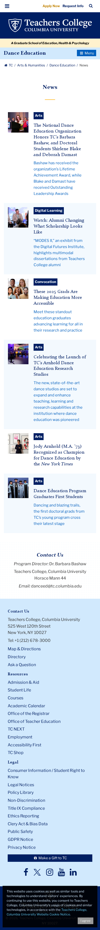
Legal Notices (21, 784)
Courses (15, 698)
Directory (17, 656)
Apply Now (51, 6)
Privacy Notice (22, 847)
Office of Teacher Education (34, 721)
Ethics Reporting (23, 816)
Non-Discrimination (26, 800)
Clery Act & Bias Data (28, 823)
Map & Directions (24, 648)
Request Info (73, 6)
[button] (7, 6)
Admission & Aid (23, 682)
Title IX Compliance (26, 808)
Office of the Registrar (28, 713)
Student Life (19, 690)
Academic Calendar (26, 705)
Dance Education (25, 53)
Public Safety (20, 831)
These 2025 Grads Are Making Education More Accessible (58, 298)
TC (11, 65)
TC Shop (16, 752)
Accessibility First (24, 745)
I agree (86, 921)
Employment (20, 737)
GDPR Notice (20, 839)
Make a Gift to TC (52, 858)
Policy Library (21, 792)
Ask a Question (22, 664)
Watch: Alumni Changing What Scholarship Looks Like (59, 226)
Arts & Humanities (31, 65)
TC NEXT (16, 729)
